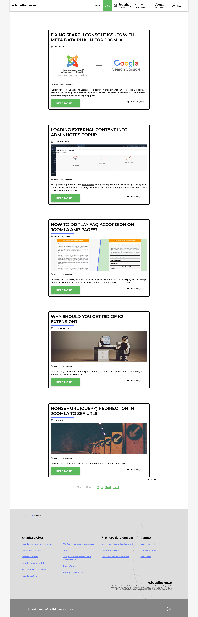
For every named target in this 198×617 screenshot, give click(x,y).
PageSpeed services (32, 550)
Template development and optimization (77, 558)
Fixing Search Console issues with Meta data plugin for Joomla (92, 37)
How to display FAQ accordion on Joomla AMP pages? (92, 227)
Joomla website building (34, 563)
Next (108, 487)
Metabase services (111, 550)
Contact (32, 609)
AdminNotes (88, 185)
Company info (66, 609)
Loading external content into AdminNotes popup (89, 132)
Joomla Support (30, 557)
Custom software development (117, 544)
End (116, 487)
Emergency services (73, 572)
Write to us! (146, 556)
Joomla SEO (69, 550)
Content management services (78, 544)
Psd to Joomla (70, 566)
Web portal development (34, 569)
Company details (149, 550)
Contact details (148, 544)
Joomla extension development (37, 544)
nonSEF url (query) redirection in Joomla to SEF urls (92, 411)
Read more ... (65, 103)
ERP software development (115, 557)
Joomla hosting (29, 576)
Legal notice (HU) (47, 609)
